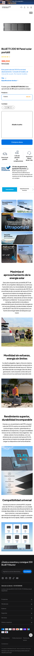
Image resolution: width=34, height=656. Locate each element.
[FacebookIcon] (6, 578)
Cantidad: (4, 104)
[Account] (24, 7)
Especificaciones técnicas (24, 189)
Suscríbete (27, 571)
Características (10, 189)
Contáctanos (4, 643)
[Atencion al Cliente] (21, 7)
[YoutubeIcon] (17, 578)
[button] (5, 57)
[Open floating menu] (31, 635)
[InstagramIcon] (2, 578)
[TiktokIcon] (13, 578)
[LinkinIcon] (10, 578)
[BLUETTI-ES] (6, 7)
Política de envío (5, 638)
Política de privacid (17, 638)
